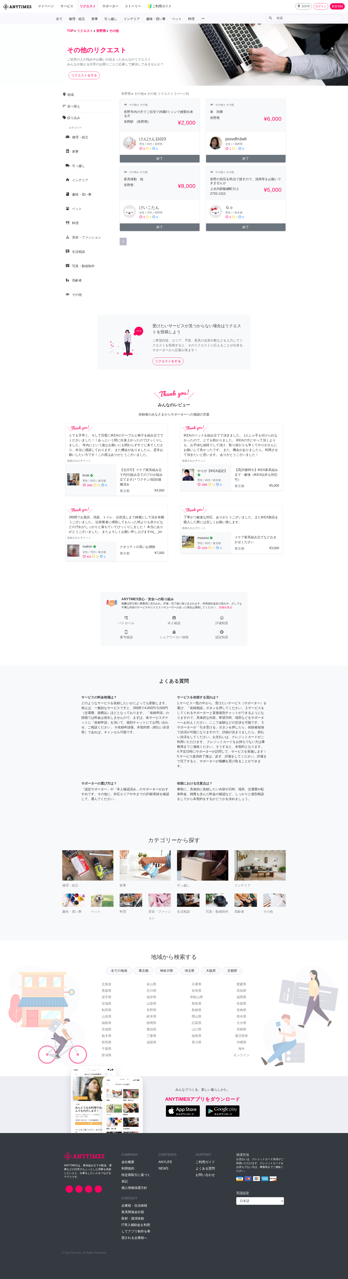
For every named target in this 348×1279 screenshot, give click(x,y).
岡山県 (196, 1016)
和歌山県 (196, 997)
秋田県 (106, 1010)
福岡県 (241, 997)
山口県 (196, 1029)
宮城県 (106, 1003)
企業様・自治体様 (134, 1205)
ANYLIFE (165, 1162)
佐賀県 (241, 1003)
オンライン (241, 1055)
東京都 (143, 970)
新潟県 (106, 1055)
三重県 (151, 1035)
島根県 (196, 1010)
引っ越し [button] (110, 19)
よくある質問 (205, 1168)
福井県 (151, 997)
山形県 (106, 1016)
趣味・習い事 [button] (156, 19)
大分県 (241, 1023)
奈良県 (196, 990)
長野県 (151, 1010)
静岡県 (151, 1023)
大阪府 (211, 970)
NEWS (163, 1168)
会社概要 (127, 1162)
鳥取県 (196, 1003)
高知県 (241, 990)
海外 (241, 1048)
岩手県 (106, 997)
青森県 (106, 990)
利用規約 (127, 1168)
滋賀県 (151, 1042)
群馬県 (106, 1042)
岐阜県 (151, 1016)
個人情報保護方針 (134, 1187)
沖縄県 (241, 1042)
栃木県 (106, 1035)
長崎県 (241, 1010)
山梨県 (151, 1003)
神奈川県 (166, 970)
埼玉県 (189, 970)
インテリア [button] (132, 19)
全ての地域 (119, 970)
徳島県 (196, 1035)
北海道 (106, 984)
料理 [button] (191, 19)
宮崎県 (241, 1029)
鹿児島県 (241, 1035)
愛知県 (151, 1029)
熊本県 (241, 1016)
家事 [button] (94, 19)
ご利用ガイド (205, 1162)
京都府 (232, 970)
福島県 (106, 1023)
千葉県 (106, 1048)
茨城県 (106, 1029)
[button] (303, 6)
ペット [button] (177, 19)
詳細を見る (225, 607)
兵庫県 (196, 984)
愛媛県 (241, 984)
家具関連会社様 (132, 1212)
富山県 (151, 984)
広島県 (196, 1023)
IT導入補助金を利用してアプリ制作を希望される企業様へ (135, 1231)
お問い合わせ (205, 1175)
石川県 (151, 990)
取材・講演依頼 (132, 1218)
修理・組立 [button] (77, 19)
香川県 (196, 1042)
